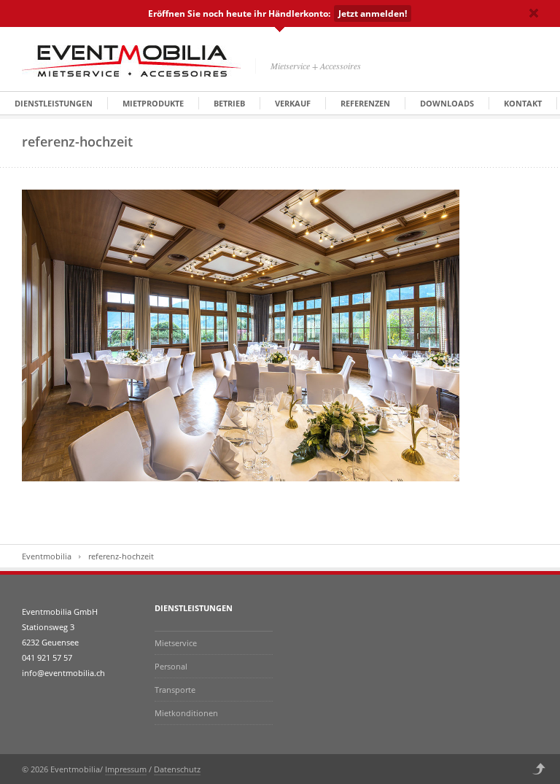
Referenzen (365, 103)
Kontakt (523, 103)
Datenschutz (177, 769)
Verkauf (293, 103)
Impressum (126, 769)
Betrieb (229, 103)
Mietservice (176, 642)
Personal (171, 666)
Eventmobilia (46, 556)
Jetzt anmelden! (372, 13)
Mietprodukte (153, 103)
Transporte (175, 689)
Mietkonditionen (186, 712)
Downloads (447, 103)
